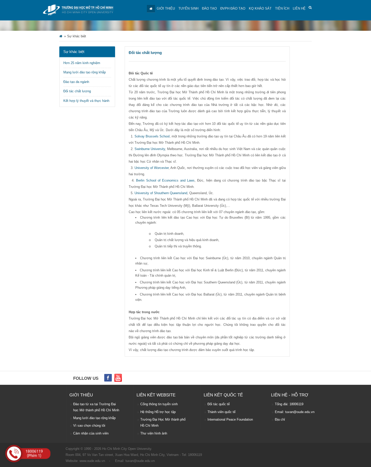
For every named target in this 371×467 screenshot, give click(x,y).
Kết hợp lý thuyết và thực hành (86, 101)
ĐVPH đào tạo (232, 8)
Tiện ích (282, 8)
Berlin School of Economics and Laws (165, 180)
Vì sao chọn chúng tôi (89, 425)
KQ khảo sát (260, 8)
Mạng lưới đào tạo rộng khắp (84, 72)
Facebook (108, 378)
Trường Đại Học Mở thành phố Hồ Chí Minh (163, 422)
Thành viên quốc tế (221, 412)
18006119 (195, 455)
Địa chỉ (280, 419)
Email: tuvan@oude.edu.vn (294, 412)
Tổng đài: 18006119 (289, 404)
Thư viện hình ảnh (153, 433)
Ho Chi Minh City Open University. (127, 449)
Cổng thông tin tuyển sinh (159, 404)
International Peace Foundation (230, 419)
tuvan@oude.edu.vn (140, 461)
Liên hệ (299, 8)
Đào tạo (209, 8)
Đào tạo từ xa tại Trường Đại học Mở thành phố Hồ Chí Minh (96, 407)
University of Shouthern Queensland (161, 193)
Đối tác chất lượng (77, 91)
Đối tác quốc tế (218, 404)
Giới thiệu (166, 8)
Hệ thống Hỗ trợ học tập (158, 412)
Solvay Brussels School (152, 136)
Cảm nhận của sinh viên (91, 433)
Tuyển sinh (188, 8)
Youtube (118, 378)
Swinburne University (150, 149)
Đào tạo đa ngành (76, 82)
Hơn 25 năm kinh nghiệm (81, 63)
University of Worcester (152, 168)
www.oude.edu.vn (92, 461)
